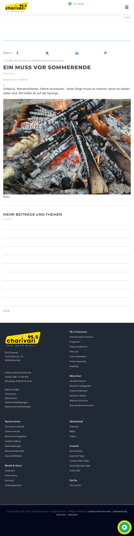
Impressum (10, 393)
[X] (46, 53)
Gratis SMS (75, 470)
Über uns (74, 351)
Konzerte (9, 480)
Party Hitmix (11, 475)
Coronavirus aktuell (14, 426)
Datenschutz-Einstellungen (18, 406)
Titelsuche (10, 470)
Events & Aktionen (78, 346)
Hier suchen (75, 485)
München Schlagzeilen (80, 385)
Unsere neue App (78, 361)
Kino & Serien (76, 450)
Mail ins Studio (12, 389)
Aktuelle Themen (78, 380)
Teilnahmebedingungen (16, 402)
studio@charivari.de (21, 372)
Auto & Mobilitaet (13, 455)
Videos (73, 436)
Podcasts (74, 426)
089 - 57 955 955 (20, 376)
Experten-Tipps (77, 455)
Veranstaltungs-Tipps (80, 465)
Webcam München (79, 400)
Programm (75, 341)
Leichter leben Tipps (79, 460)
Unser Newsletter (78, 356)
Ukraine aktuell (12, 431)
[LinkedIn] (76, 53)
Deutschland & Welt (14, 450)
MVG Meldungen (13, 446)
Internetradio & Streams (81, 336)
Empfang (74, 366)
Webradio (72, 514)
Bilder (72, 431)
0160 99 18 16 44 (24, 381)
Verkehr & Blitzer (13, 441)
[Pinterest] (105, 53)
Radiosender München (100, 511)
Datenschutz (11, 398)
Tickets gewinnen (13, 485)
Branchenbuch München (82, 405)
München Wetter (78, 395)
